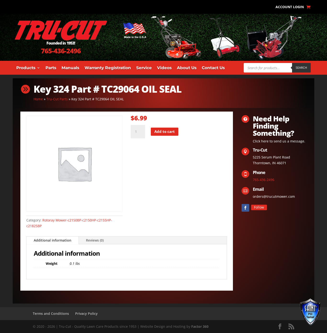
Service (144, 68)
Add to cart (164, 131)
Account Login (290, 7)
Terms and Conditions (51, 313)
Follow (259, 207)
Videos (164, 68)
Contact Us (213, 68)
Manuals (70, 68)
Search (301, 67)
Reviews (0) (95, 240)
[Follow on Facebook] (245, 208)
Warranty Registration (108, 68)
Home (38, 99)
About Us (187, 68)
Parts (50, 68)
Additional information (52, 240)
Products (25, 68)
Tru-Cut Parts (57, 99)
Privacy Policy (86, 313)
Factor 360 (200, 326)
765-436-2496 (61, 50)
